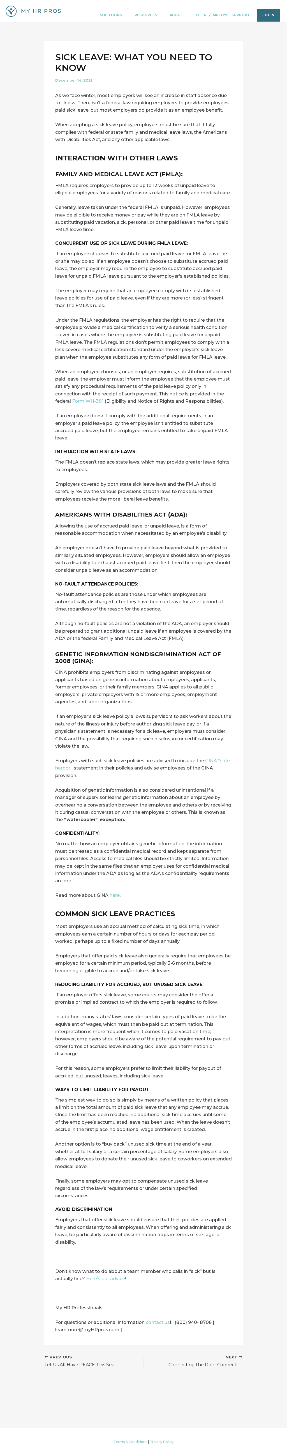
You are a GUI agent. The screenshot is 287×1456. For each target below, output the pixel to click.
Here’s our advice (105, 1278)
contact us (158, 1322)
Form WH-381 (87, 401)
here (115, 895)
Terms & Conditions (130, 1442)
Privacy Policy (161, 1442)
